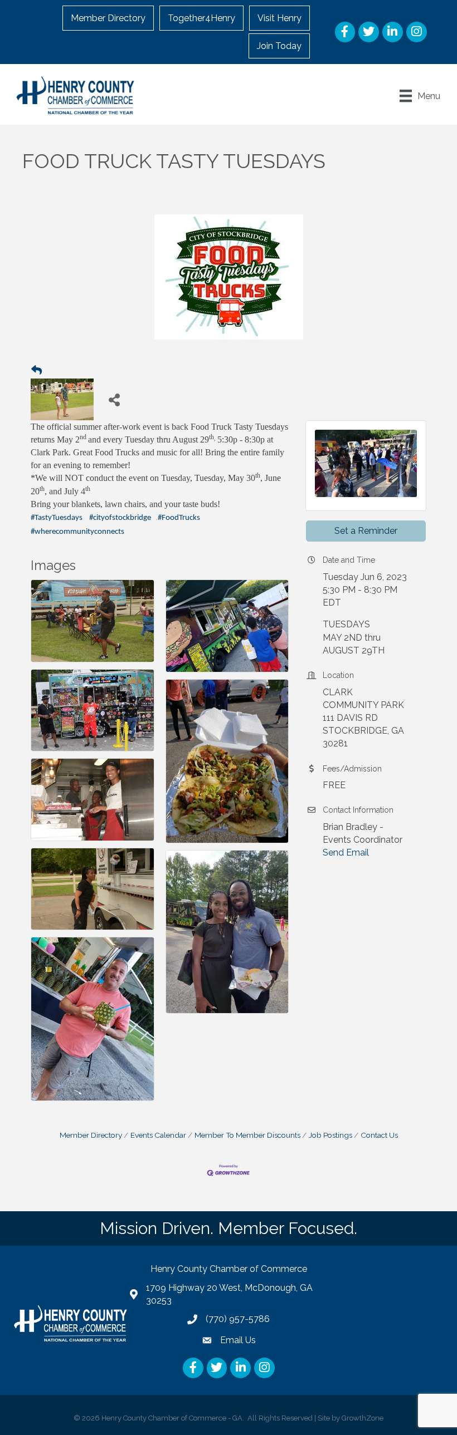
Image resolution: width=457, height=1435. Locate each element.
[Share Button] (114, 399)
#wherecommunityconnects (77, 532)
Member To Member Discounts (247, 1135)
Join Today (279, 46)
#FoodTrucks (179, 518)
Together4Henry (201, 18)
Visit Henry (279, 18)
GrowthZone (362, 1418)
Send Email (346, 852)
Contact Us (379, 1135)
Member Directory (108, 18)
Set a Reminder (365, 530)
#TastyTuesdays (56, 518)
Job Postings (330, 1135)
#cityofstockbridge (120, 518)
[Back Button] (36, 371)
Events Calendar (158, 1135)
